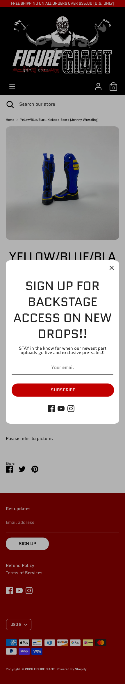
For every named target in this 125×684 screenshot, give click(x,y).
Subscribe (63, 390)
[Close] (111, 267)
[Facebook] (51, 408)
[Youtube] (61, 408)
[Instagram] (70, 408)
